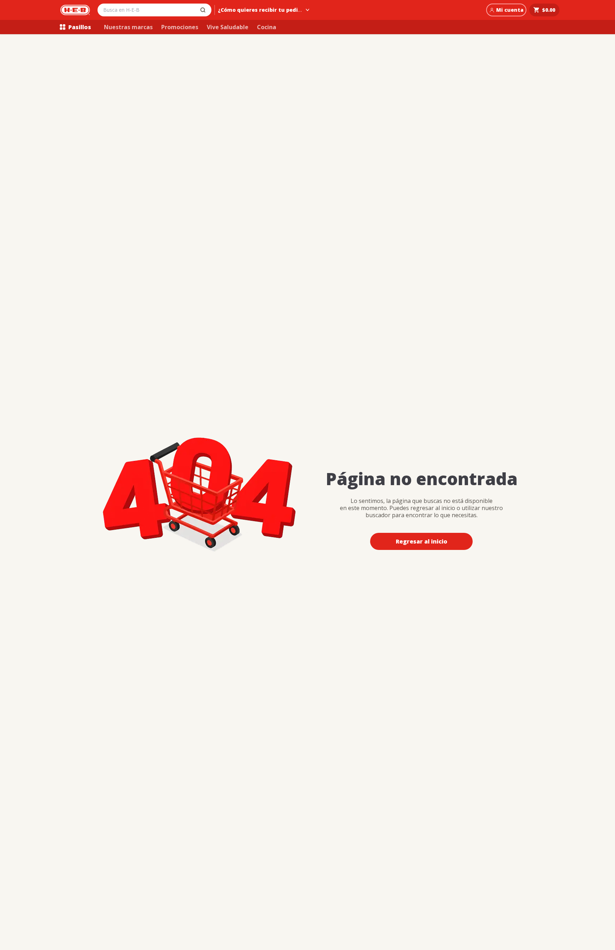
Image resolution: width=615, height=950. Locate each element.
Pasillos (79, 27)
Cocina (266, 27)
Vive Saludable (227, 27)
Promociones (179, 27)
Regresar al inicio (421, 541)
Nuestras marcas (128, 27)
